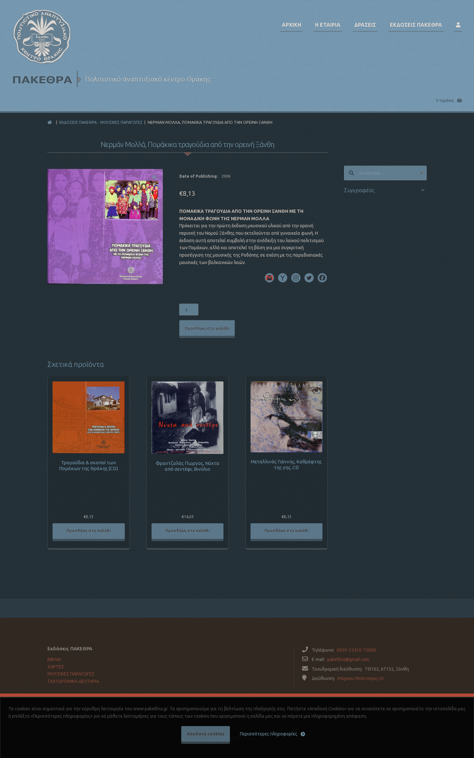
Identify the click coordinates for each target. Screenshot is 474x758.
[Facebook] (322, 277)
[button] (154, 177)
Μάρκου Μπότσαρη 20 (360, 678)
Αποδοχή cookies (205, 733)
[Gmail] (269, 277)
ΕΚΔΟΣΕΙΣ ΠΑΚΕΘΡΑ (416, 25)
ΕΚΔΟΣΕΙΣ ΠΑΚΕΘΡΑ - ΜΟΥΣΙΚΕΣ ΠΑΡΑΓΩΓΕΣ (101, 122)
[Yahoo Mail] (282, 277)
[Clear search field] (422, 173)
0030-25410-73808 (356, 650)
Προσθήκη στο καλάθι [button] (88, 530)
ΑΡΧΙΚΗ (291, 25)
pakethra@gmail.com (348, 659)
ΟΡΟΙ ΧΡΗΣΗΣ (61, 695)
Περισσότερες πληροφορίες (268, 733)
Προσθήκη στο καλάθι (207, 328)
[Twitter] (309, 277)
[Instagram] (296, 277)
